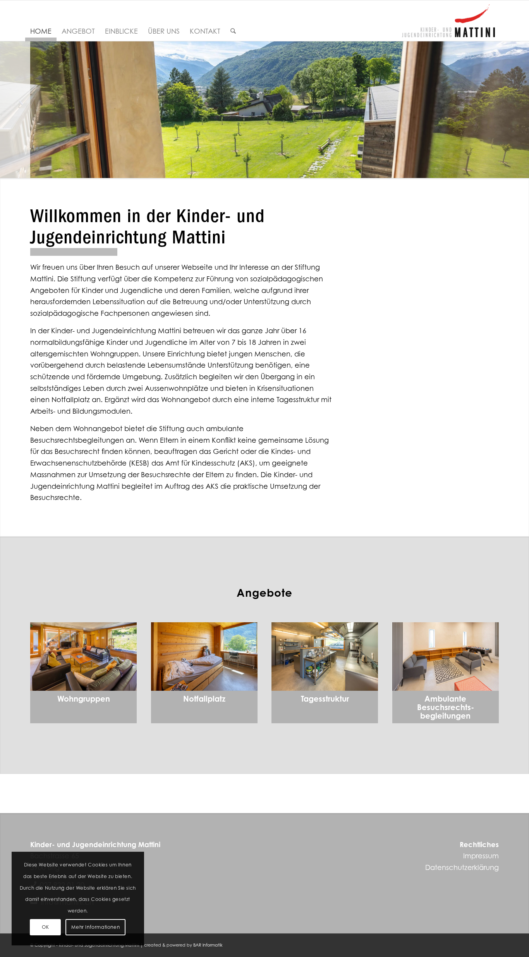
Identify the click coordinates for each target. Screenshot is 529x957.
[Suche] (233, 31)
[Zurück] (7, 109)
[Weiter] (522, 109)
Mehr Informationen (95, 927)
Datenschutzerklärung (462, 867)
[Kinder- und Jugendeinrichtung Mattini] (448, 20)
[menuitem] (41, 31)
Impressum (481, 856)
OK (45, 927)
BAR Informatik (208, 945)
